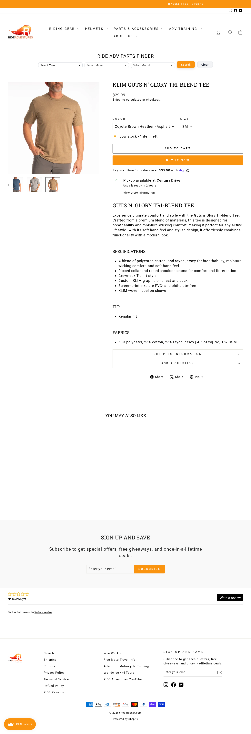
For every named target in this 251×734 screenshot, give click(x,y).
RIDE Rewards (54, 692)
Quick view (36, 478)
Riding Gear (62, 29)
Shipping (119, 99)
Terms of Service (56, 679)
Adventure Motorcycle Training (126, 666)
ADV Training (184, 29)
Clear (205, 64)
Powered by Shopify (125, 718)
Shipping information (178, 354)
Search (186, 64)
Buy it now (178, 160)
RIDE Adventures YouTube (123, 679)
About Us (124, 36)
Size (184, 118)
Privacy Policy (54, 672)
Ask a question (177, 363)
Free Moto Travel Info (120, 659)
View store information (139, 192)
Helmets (95, 29)
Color (119, 118)
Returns (49, 666)
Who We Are (113, 653)
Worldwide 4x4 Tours (119, 672)
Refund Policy (54, 686)
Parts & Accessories (137, 29)
